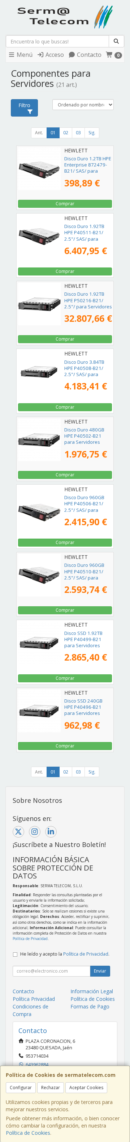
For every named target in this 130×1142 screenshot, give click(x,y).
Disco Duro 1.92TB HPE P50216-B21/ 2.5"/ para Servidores (88, 300)
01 (53, 133)
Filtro (24, 105)
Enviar (100, 971)
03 (78, 133)
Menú (23, 55)
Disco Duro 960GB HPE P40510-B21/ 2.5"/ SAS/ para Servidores (84, 574)
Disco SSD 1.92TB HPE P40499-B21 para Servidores (83, 639)
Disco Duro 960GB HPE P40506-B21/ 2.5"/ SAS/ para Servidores (84, 506)
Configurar (21, 1087)
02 (65, 133)
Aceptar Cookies (86, 1087)
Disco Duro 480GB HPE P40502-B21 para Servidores (84, 436)
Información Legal (91, 991)
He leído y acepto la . (64, 954)
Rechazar (50, 1087)
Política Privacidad (34, 998)
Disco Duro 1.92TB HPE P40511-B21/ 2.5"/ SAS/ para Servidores (84, 235)
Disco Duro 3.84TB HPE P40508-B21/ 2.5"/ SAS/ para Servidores (84, 371)
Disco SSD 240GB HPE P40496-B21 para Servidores (83, 707)
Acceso (54, 55)
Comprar (65, 204)
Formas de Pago (89, 1006)
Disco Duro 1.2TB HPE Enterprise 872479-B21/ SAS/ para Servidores (87, 168)
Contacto (88, 55)
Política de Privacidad (30, 938)
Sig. (91, 133)
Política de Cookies (28, 1132)
